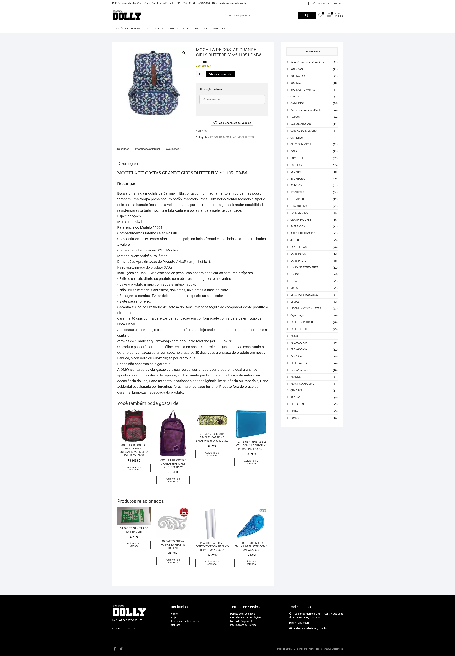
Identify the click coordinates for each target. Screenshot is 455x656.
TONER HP (218, 28)
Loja (173, 617)
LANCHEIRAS (298, 247)
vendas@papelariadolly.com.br (230, 3)
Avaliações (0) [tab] (174, 149)
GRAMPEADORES (300, 219)
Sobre (174, 613)
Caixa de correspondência (305, 110)
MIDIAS (294, 301)
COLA (293, 151)
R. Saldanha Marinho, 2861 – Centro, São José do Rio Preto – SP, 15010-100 (153, 3)
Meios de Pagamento (241, 621)
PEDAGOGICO (298, 349)
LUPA (293, 281)
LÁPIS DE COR (298, 253)
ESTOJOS (296, 185)
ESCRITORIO (297, 178)
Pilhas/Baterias (299, 370)
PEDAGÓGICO (298, 342)
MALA (294, 288)
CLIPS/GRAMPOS (300, 144)
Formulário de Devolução (185, 621)
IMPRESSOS (297, 226)
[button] (184, 53)
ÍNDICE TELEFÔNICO (302, 233)
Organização (297, 315)
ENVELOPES (297, 158)
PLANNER (296, 376)
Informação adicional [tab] (147, 149)
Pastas (294, 335)
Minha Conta (324, 3)
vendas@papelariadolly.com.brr (309, 628)
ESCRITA (295, 171)
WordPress (337, 648)
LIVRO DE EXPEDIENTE (304, 267)
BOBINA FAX (297, 76)
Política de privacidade (242, 613)
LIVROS (294, 274)
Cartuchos (155, 28)
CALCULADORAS (300, 124)
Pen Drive (200, 28)
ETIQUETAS (297, 192)
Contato (175, 625)
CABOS (294, 96)
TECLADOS (297, 404)
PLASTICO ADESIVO (302, 383)
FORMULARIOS (299, 212)
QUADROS (296, 390)
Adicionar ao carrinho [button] (134, 468)
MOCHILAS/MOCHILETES (238, 137)
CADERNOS (297, 103)
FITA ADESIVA (298, 206)
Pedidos (338, 3)
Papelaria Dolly (284, 648)
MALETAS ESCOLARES (304, 294)
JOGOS (294, 240)
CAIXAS (295, 117)
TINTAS (294, 411)
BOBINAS (295, 83)
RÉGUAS (295, 397)
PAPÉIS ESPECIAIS (301, 322)
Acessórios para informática (307, 62)
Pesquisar (307, 15)
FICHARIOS (297, 199)
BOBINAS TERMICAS (302, 89)
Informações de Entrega (243, 625)
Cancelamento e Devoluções (245, 617)
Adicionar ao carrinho (220, 74)
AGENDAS (296, 69)
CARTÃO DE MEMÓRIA (128, 28)
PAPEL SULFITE (178, 28)
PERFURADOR (298, 363)
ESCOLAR (216, 137)
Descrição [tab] (123, 149)
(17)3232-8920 (203, 3)
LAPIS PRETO (298, 260)
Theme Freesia (314, 648)
